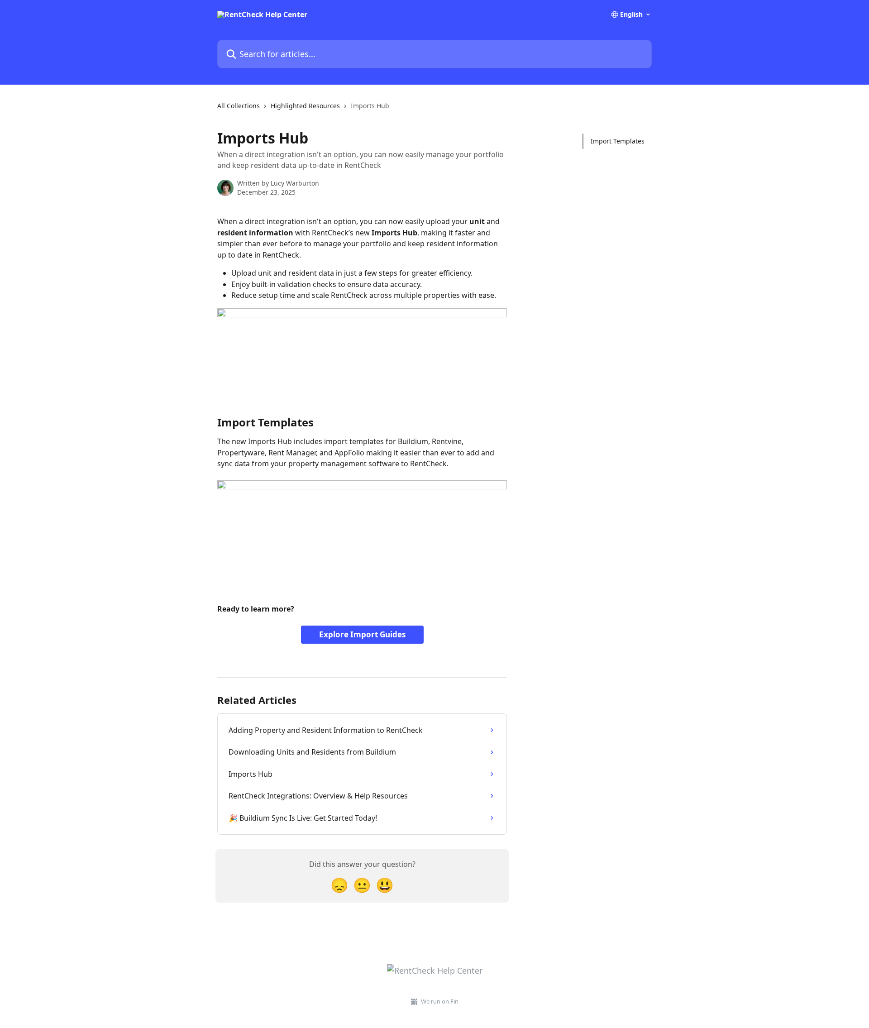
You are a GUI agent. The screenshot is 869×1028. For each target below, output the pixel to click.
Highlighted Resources (305, 105)
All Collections (238, 105)
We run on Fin (439, 1001)
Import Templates (618, 141)
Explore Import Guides (362, 634)
